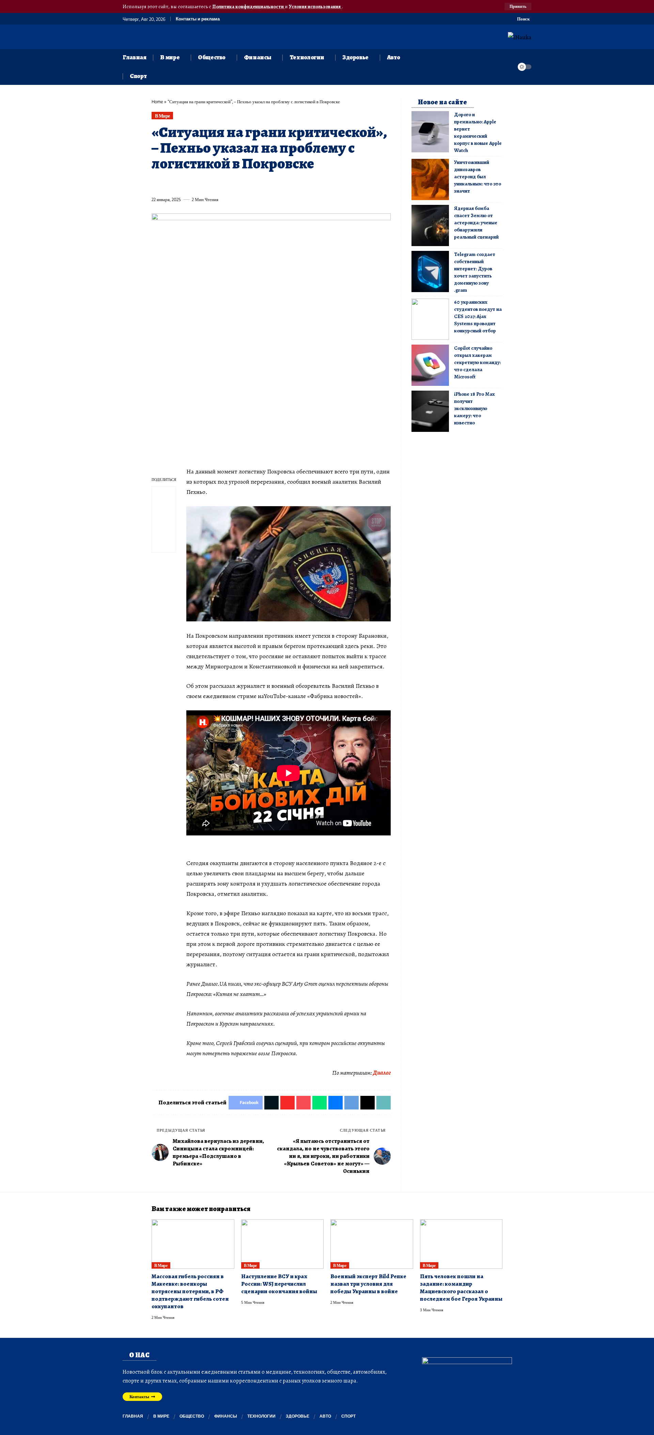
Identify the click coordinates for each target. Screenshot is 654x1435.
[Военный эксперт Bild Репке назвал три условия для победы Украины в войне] (371, 1244)
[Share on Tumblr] (232, 183)
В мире (162, 116)
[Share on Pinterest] (194, 183)
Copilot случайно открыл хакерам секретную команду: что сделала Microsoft (477, 362)
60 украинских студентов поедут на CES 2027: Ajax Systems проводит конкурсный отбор (478, 316)
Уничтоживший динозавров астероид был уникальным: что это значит (477, 176)
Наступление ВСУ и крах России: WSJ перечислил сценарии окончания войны (279, 1283)
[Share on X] (169, 183)
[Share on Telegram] (270, 183)
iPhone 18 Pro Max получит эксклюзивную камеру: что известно (474, 408)
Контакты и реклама (198, 19)
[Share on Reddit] (244, 183)
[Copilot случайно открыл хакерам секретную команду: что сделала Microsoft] (430, 365)
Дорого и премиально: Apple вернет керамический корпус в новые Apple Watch (478, 132)
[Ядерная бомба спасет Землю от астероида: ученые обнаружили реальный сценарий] (430, 225)
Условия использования (315, 6)
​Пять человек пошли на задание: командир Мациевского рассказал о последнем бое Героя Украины (461, 1287)
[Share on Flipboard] (181, 183)
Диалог (382, 1073)
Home (157, 101)
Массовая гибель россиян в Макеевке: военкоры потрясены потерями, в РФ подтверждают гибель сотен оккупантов (190, 1291)
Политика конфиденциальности (248, 6)
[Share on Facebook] (156, 183)
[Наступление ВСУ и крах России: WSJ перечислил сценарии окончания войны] (282, 1244)
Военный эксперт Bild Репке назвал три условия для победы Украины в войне (368, 1283)
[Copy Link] (295, 183)
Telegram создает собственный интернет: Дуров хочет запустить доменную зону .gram (474, 272)
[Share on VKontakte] (257, 183)
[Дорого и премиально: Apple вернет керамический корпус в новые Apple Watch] (430, 131)
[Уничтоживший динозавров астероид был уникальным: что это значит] (430, 179)
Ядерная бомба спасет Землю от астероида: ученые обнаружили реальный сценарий (476, 222)
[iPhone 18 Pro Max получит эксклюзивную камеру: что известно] (430, 411)
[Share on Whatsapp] (207, 183)
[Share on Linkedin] (219, 183)
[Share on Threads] (282, 183)
